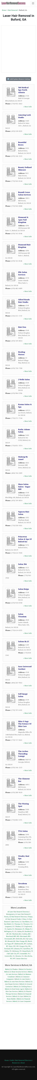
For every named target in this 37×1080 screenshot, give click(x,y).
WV (14, 958)
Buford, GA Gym (18, 996)
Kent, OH (12, 946)
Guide (12, 1060)
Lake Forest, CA (16, 922)
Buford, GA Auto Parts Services (14, 982)
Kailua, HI (21, 931)
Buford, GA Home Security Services (15, 972)
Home (4, 10)
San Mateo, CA (27, 922)
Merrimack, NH (25, 936)
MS (18, 936)
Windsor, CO (19, 926)
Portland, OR (8, 949)
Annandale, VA (25, 954)
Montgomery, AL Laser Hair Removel (18, 914)
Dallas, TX (8, 951)
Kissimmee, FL (19, 929)
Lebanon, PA (18, 949)
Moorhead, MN (11, 936)
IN (7, 934)
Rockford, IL (29, 931)
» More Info (27, 107)
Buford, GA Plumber (11, 969)
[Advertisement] (18, 49)
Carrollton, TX (28, 949)
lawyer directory (21, 958)
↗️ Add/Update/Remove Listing (18, 79)
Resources (15, 1063)
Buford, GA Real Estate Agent (14, 989)
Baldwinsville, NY (20, 944)
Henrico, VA (20, 956)
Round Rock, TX (28, 951)
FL (15, 931)
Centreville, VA (10, 956)
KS (10, 934)
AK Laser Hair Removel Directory (18, 912)
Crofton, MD (26, 934)
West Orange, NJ (21, 941)
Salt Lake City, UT (13, 954)
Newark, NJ (11, 941)
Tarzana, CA (18, 924)
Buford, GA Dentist (25, 969)
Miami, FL (28, 929)
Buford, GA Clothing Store (22, 986)
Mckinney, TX (17, 951)
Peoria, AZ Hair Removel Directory (15, 917)
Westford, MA (16, 934)
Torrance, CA (28, 924)
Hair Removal (12, 10)
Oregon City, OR (25, 946)
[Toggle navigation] (33, 3)
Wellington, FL (9, 931)
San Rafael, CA (9, 924)
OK (17, 946)
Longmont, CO (9, 926)
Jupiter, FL (10, 929)
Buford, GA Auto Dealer (22, 979)
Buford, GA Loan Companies (22, 1001)
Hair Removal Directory (23, 1060)
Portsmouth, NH (10, 939)
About (22, 1063)
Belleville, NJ (20, 939)
